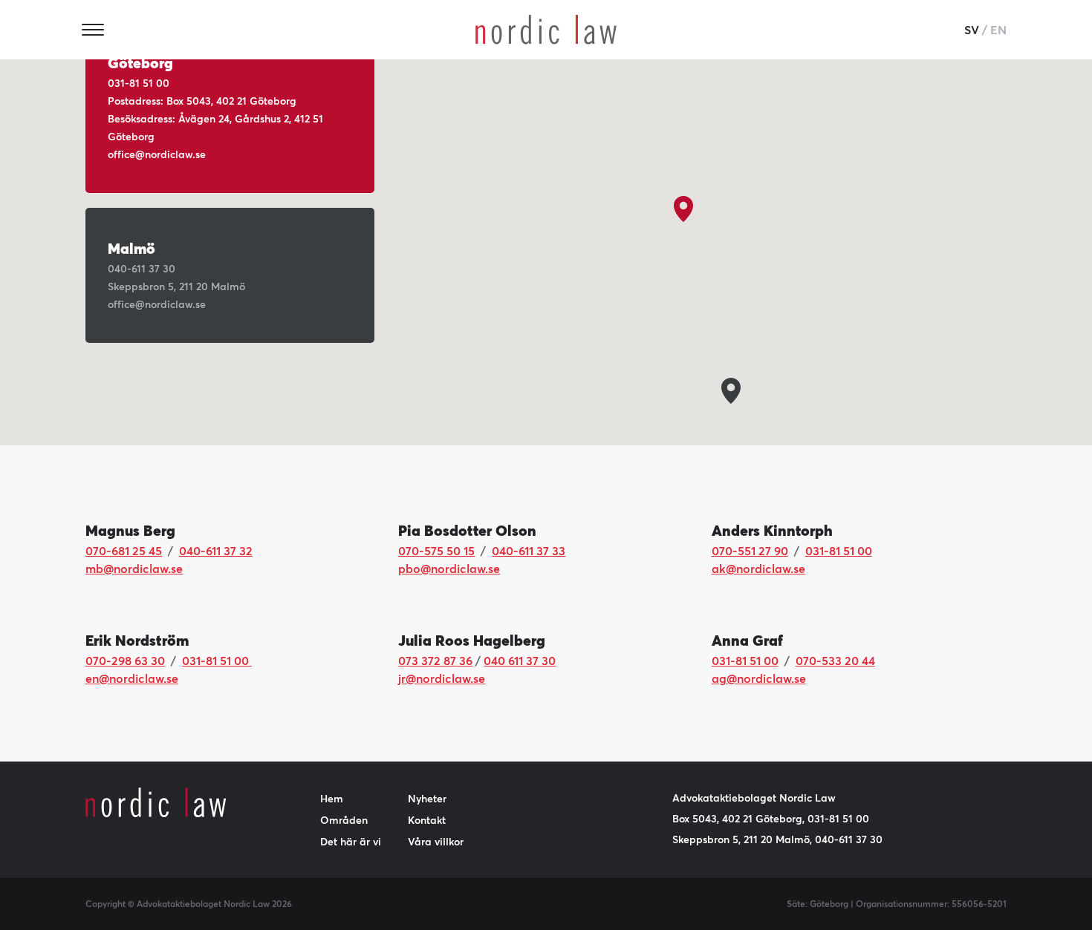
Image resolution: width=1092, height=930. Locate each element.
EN (998, 29)
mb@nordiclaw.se (134, 568)
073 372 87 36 (435, 660)
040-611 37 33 (528, 550)
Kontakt (427, 820)
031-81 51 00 (838, 550)
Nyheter (427, 798)
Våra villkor (436, 841)
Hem (331, 798)
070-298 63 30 (125, 660)
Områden (344, 820)
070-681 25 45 (123, 550)
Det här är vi (350, 841)
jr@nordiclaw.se (441, 678)
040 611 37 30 (520, 660)
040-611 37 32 (216, 550)
